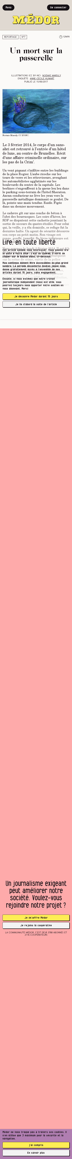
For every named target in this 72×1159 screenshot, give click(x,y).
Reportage (10, 37)
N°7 (23, 37)
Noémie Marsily (51, 76)
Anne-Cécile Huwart (42, 79)
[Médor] (36, 15)
